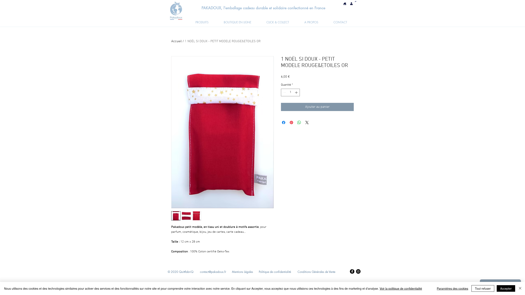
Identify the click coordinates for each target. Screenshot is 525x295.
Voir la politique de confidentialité (401, 288)
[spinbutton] (290, 92)
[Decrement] (284, 92)
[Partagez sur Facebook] (283, 122)
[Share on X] (307, 122)
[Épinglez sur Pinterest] (291, 122)
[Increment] (296, 92)
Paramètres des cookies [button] (452, 288)
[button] (355, 1)
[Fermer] (520, 288)
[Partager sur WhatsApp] (299, 122)
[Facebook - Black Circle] (352, 271)
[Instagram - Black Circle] (358, 271)
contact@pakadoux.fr (213, 272)
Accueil (176, 41)
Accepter (506, 288)
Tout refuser (483, 288)
